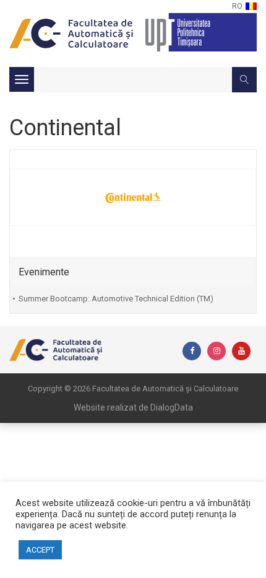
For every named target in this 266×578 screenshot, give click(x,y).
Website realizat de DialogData (133, 407)
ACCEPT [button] (40, 549)
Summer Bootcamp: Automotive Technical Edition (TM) (116, 298)
